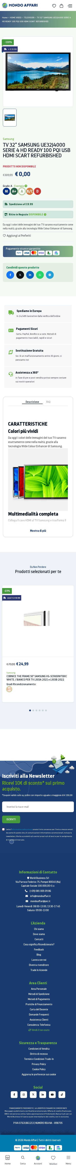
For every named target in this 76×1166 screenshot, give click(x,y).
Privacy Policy (39, 1064)
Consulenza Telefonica (38, 1024)
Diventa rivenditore (39, 965)
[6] (46, 710)
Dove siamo (39, 934)
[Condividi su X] (20, 275)
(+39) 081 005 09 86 (40, 891)
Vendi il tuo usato (40, 1030)
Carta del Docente (39, 1009)
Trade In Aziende (38, 970)
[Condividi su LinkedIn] (30, 275)
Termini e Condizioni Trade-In (39, 1059)
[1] (30, 710)
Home (5, 17)
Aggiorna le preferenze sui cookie (39, 1074)
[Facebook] (14, 1094)
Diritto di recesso (39, 1053)
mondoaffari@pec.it (40, 901)
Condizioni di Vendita (38, 1048)
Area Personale (39, 988)
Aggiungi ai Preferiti (18, 235)
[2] (33, 710)
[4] (39, 710)
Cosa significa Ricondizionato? (39, 944)
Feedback (39, 949)
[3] (36, 710)
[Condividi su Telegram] (50, 275)
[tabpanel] (38, 72)
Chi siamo (39, 929)
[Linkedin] (42, 1094)
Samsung (11, 672)
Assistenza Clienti (39, 1019)
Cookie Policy (39, 1069)
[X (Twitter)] (33, 1094)
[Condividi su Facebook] (10, 275)
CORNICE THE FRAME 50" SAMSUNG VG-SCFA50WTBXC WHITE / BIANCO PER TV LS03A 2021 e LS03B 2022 (37, 677)
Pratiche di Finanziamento (39, 1004)
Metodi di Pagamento (39, 999)
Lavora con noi (39, 959)
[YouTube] (52, 1094)
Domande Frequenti (39, 1014)
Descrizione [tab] (32, 401)
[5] (43, 710)
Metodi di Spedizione (38, 994)
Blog (39, 954)
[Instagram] (23, 1094)
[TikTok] (62, 1094)
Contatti (39, 939)
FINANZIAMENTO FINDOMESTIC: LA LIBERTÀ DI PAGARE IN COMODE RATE (38, 1108)
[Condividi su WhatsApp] (40, 275)
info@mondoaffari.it (40, 896)
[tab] (10, 117)
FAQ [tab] (48, 401)
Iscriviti (11, 819)
